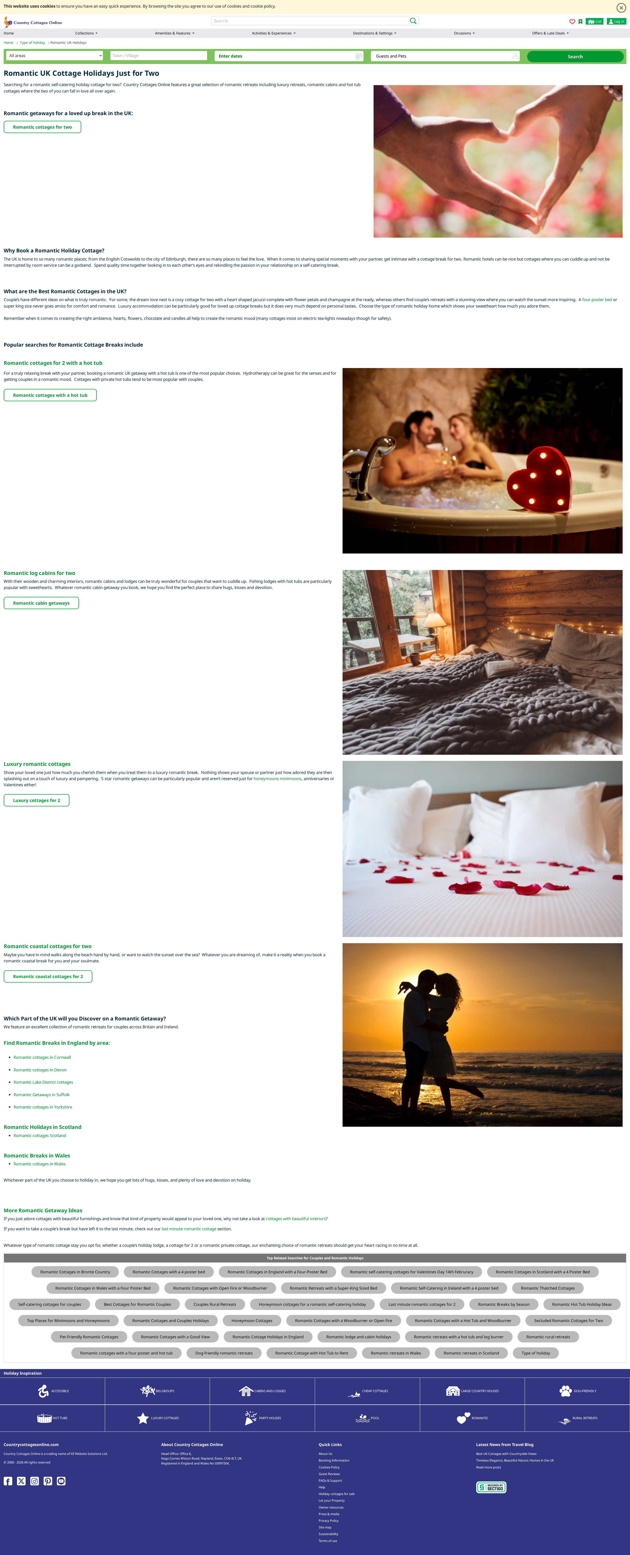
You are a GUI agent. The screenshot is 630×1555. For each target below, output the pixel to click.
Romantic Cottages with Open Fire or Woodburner (220, 1288)
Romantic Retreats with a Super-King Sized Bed (333, 1288)
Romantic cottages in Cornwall (42, 1057)
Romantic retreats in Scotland (471, 1353)
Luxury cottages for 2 (36, 800)
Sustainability (328, 1534)
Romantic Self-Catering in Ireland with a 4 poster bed (449, 1288)
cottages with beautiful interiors (296, 1218)
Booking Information (334, 1460)
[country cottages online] (33, 21)
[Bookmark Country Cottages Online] (580, 21)
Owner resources (331, 1507)
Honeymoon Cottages (252, 1320)
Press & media (329, 1514)
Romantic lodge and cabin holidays (358, 1336)
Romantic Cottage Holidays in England (268, 1336)
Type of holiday (536, 1353)
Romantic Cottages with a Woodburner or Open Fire (343, 1320)
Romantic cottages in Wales (39, 1164)
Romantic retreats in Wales (396, 1353)
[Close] (621, 8)
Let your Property (332, 1500)
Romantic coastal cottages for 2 (48, 976)
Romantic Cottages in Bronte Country (75, 1272)
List (598, 21)
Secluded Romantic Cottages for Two (568, 1320)
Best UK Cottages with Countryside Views (506, 1453)
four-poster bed (597, 299)
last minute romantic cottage (189, 1229)
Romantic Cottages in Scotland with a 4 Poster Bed (543, 1272)
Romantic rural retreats (548, 1336)
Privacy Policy (329, 1520)
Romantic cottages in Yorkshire (43, 1107)
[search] (412, 20)
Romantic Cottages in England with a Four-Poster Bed (277, 1272)
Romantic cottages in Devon (40, 1070)
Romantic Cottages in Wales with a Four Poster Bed (103, 1288)
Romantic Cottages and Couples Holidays (170, 1320)
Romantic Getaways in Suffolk (42, 1094)
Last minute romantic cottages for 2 (422, 1304)
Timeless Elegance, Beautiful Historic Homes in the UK (515, 1460)
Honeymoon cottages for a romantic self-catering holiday (312, 1304)
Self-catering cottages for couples (49, 1304)
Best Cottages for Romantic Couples (137, 1304)
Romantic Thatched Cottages (548, 1288)
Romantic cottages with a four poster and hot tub (126, 1353)
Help (322, 1487)
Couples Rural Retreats (215, 1304)
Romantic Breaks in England (52, 1042)
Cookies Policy (329, 1467)
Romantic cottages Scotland (40, 1135)
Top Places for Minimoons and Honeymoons (68, 1320)
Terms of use (328, 1541)
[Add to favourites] (572, 22)
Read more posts (488, 1467)
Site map (325, 1527)
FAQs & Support (330, 1480)
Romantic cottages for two (42, 127)
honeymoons (266, 778)
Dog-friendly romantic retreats (224, 1353)
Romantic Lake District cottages (43, 1082)
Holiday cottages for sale (337, 1494)
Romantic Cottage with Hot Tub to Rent (311, 1353)
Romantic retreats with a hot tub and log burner (459, 1336)
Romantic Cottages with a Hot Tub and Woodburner (463, 1320)
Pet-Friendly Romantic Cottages (89, 1336)
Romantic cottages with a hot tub (50, 395)
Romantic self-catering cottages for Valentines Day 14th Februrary (411, 1272)
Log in (618, 21)
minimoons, (291, 778)
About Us (325, 1453)
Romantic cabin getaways (41, 603)
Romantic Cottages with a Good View (175, 1336)
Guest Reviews (329, 1474)
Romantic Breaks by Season (504, 1304)
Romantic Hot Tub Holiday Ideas (582, 1304)
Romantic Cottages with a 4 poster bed (169, 1272)
